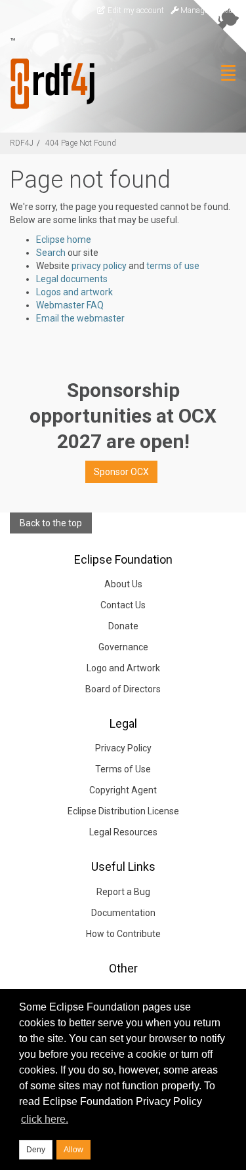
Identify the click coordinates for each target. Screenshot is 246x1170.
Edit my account (135, 10)
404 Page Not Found (80, 143)
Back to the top (51, 523)
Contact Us (123, 605)
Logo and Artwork (123, 668)
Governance (123, 647)
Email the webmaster (80, 318)
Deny (35, 1149)
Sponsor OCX (121, 472)
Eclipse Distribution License (123, 811)
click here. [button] (44, 1119)
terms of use (172, 266)
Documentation (123, 913)
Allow (73, 1149)
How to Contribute (123, 934)
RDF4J (21, 143)
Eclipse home (63, 239)
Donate (123, 626)
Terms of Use (123, 769)
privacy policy (99, 266)
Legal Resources (123, 832)
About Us (123, 584)
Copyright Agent (123, 790)
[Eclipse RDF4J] (47, 84)
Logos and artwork (74, 292)
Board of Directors (123, 689)
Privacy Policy (123, 748)
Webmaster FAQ (70, 305)
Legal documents (72, 279)
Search (51, 252)
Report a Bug (123, 892)
